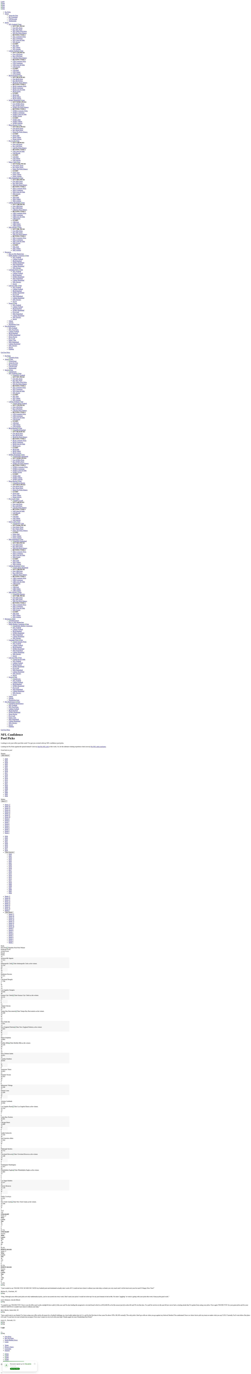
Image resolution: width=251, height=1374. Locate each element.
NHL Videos (16, 615)
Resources (8, 252)
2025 (6, 760)
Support (7, 1350)
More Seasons (9, 852)
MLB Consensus (18, 442)
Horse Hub (16, 493)
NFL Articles (17, 400)
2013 (6, 780)
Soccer (15, 656)
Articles (11, 698)
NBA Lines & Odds (19, 555)
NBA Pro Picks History (20, 548)
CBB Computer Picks (19, 578)
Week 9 (7, 819)
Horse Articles (17, 497)
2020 (10, 865)
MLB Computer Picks (19, 440)
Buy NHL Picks (18, 599)
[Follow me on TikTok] (7, 1361)
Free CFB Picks (17, 407)
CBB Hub (16, 587)
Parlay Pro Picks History (20, 530)
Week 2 (7, 831)
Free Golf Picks (17, 504)
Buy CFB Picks (17, 409)
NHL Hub (16, 613)
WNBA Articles (17, 479)
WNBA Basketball (15, 455)
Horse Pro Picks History (20, 490)
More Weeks (9, 912)
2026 (6, 759)
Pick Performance (10, 326)
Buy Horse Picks (18, 488)
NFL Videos (16, 398)
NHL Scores (16, 610)
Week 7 (7, 822)
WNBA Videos (17, 477)
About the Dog (13, 363)
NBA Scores (16, 557)
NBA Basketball (14, 539)
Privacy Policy (9, 1347)
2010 (6, 785)
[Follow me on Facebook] (7, 1359)
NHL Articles (17, 617)
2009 (6, 787)
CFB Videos (16, 425)
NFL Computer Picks (19, 387)
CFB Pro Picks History (20, 410)
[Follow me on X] (7, 1355)
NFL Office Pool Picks (20, 382)
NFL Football (13, 373)
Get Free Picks (5, 352)
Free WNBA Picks (18, 460)
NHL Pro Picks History (20, 601)
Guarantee (8, 1349)
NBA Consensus (18, 553)
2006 (6, 792)
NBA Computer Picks (19, 552)
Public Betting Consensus (17, 624)
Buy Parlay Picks (18, 529)
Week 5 (7, 826)
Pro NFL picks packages (98, 746)
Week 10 (7, 817)
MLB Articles (17, 453)
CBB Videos (16, 589)
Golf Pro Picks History (20, 507)
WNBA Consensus (18, 469)
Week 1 (7, 833)
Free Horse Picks (18, 486)
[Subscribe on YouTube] (7, 1354)
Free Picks (8, 1336)
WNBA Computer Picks (20, 467)
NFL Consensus (18, 389)
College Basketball (15, 566)
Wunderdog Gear (14, 700)
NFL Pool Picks (14, 707)
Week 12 (7, 813)
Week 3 (7, 829)
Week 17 (4, 801)
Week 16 (7, 806)
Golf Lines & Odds (19, 511)
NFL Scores (16, 393)
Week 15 (7, 808)
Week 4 (7, 827)
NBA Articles (17, 564)
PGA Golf (12, 499)
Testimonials (12, 368)
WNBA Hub (16, 476)
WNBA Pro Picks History (21, 463)
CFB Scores (16, 419)
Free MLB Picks (18, 433)
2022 (6, 766)
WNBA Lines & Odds (19, 470)
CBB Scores (16, 583)
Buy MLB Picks (18, 435)
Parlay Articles (17, 537)
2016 (6, 775)
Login (3, 1)
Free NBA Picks (18, 545)
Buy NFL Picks (17, 380)
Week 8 (7, 820)
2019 (6, 769)
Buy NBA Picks (18, 546)
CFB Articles (17, 426)
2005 (6, 794)
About (7, 14)
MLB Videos (17, 451)
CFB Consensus (18, 416)
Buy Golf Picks (17, 506)
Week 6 (7, 824)
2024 (6, 762)
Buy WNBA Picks (18, 462)
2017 (6, 773)
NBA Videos (17, 562)
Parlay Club (12, 522)
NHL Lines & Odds (19, 608)
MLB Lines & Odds (19, 444)
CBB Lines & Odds (19, 582)
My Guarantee (13, 364)
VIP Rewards (13, 366)
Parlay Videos (17, 536)
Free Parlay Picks (18, 527)
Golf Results (16, 513)
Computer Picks (14, 640)
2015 (6, 776)
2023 (6, 764)
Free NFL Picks (17, 379)
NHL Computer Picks (19, 605)
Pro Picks (8, 12)
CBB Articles (17, 590)
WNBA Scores (17, 472)
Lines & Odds (13, 658)
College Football (14, 402)
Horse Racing (13, 481)
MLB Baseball (13, 428)
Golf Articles (16, 520)
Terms (7, 1345)
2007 (6, 790)
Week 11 (7, 815)
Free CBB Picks (18, 571)
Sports (7, 22)
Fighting (11, 726)
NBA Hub (16, 560)
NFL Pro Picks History (20, 384)
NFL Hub (16, 396)
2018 (6, 771)
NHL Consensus (18, 606)
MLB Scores (16, 446)
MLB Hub (16, 449)
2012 (6, 782)
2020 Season (5, 755)
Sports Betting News (11, 1340)
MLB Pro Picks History (20, 437)
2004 (6, 796)
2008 (6, 789)
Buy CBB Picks (18, 573)
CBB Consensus (18, 580)
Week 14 (7, 810)
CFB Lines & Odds (19, 417)
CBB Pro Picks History (20, 575)
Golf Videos (16, 518)
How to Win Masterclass (16, 622)
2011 (6, 783)
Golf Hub (16, 516)
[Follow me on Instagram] (7, 1357)
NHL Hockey (13, 592)
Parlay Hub (16, 534)
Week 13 (7, 812)
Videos (11, 696)
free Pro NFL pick (43, 746)
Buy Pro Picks (9, 1338)
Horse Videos (17, 495)
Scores (11, 677)
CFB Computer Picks (19, 414)
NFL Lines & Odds (19, 391)
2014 (6, 778)
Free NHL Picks (18, 597)
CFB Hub (16, 423)
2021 (6, 768)
